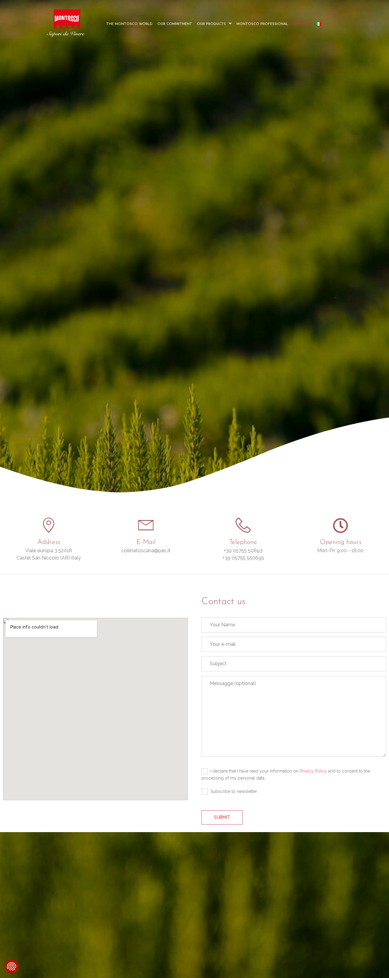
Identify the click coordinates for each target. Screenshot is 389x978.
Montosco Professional (262, 24)
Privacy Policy (313, 771)
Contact (302, 24)
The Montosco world (129, 24)
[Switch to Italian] (318, 24)
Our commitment (174, 24)
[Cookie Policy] (12, 966)
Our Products (211, 24)
